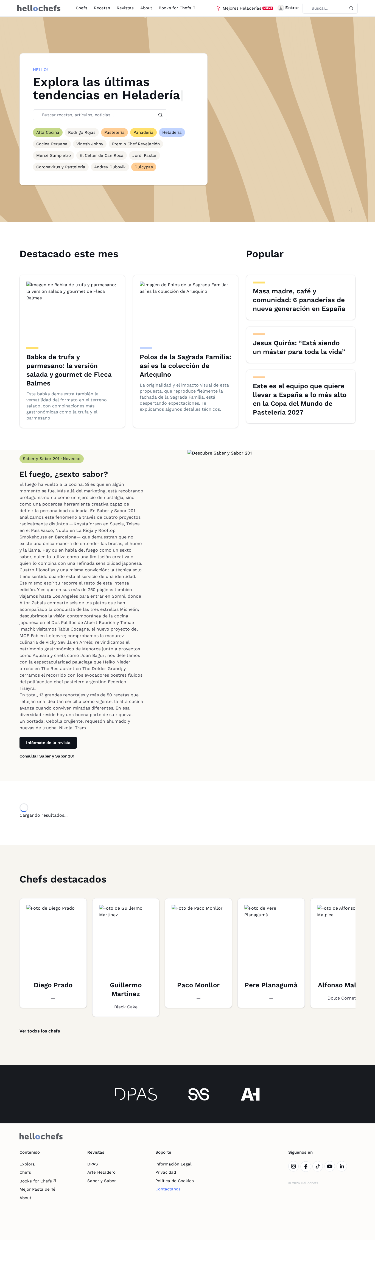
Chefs (81, 7)
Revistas (125, 7)
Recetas (102, 7)
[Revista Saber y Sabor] (198, 1094)
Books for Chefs (175, 7)
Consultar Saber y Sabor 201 (46, 756)
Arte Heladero (101, 1172)
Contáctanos (168, 1189)
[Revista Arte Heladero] (250, 1094)
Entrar (292, 7)
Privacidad (165, 1172)
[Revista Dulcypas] (136, 1094)
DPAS (92, 1164)
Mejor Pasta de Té (37, 1189)
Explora (27, 1164)
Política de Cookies (174, 1180)
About (146, 7)
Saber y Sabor (101, 1180)
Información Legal (173, 1164)
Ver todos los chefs (39, 1031)
